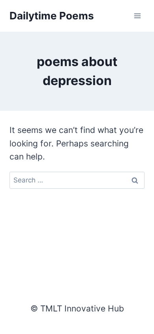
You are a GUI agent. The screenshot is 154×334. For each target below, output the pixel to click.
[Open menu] (137, 15)
